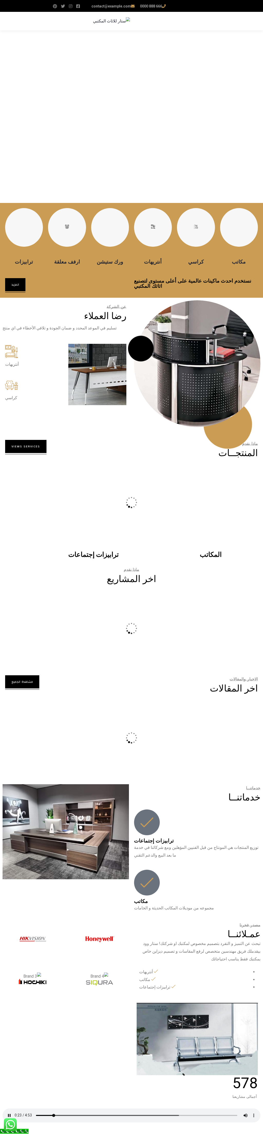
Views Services (26, 446)
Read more (24, 525)
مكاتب (239, 262)
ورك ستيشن (110, 262)
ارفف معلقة (67, 262)
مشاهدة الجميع (22, 682)
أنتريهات (153, 262)
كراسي (196, 262)
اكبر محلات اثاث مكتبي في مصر (45, 721)
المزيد (15, 284)
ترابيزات (24, 262)
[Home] (197, 1039)
